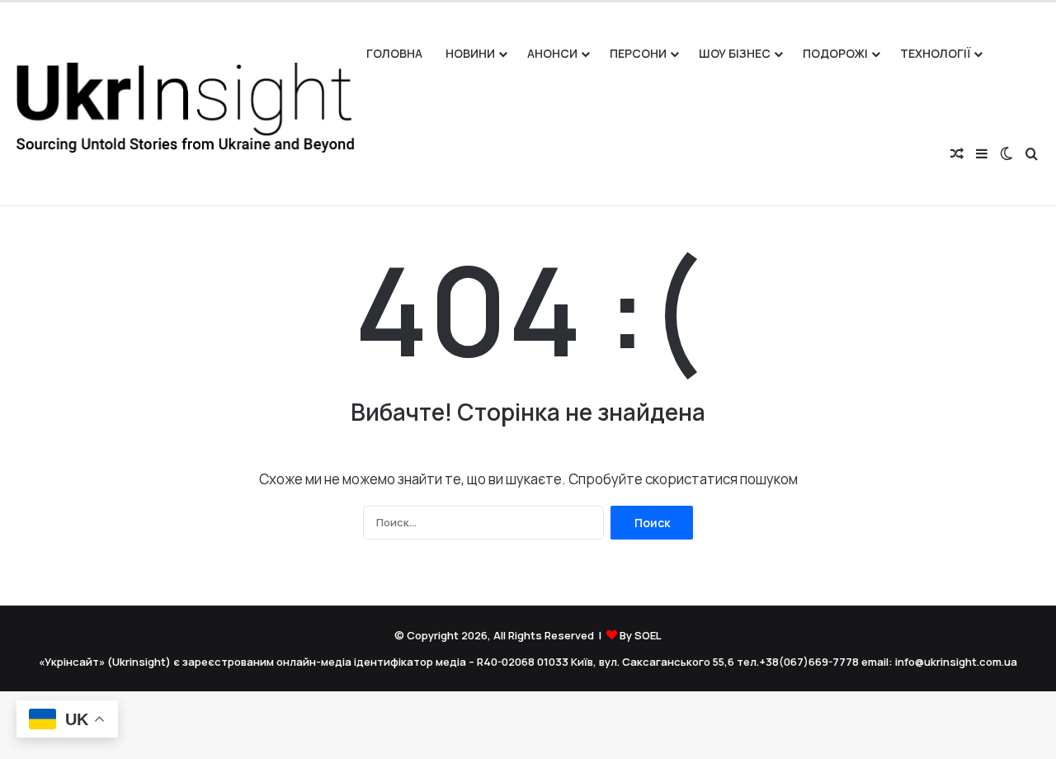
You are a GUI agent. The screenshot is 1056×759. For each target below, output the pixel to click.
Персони (638, 53)
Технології (935, 53)
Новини (470, 53)
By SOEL (641, 635)
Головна (394, 53)
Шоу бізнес (735, 53)
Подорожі (835, 53)
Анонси (552, 53)
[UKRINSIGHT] (183, 104)
